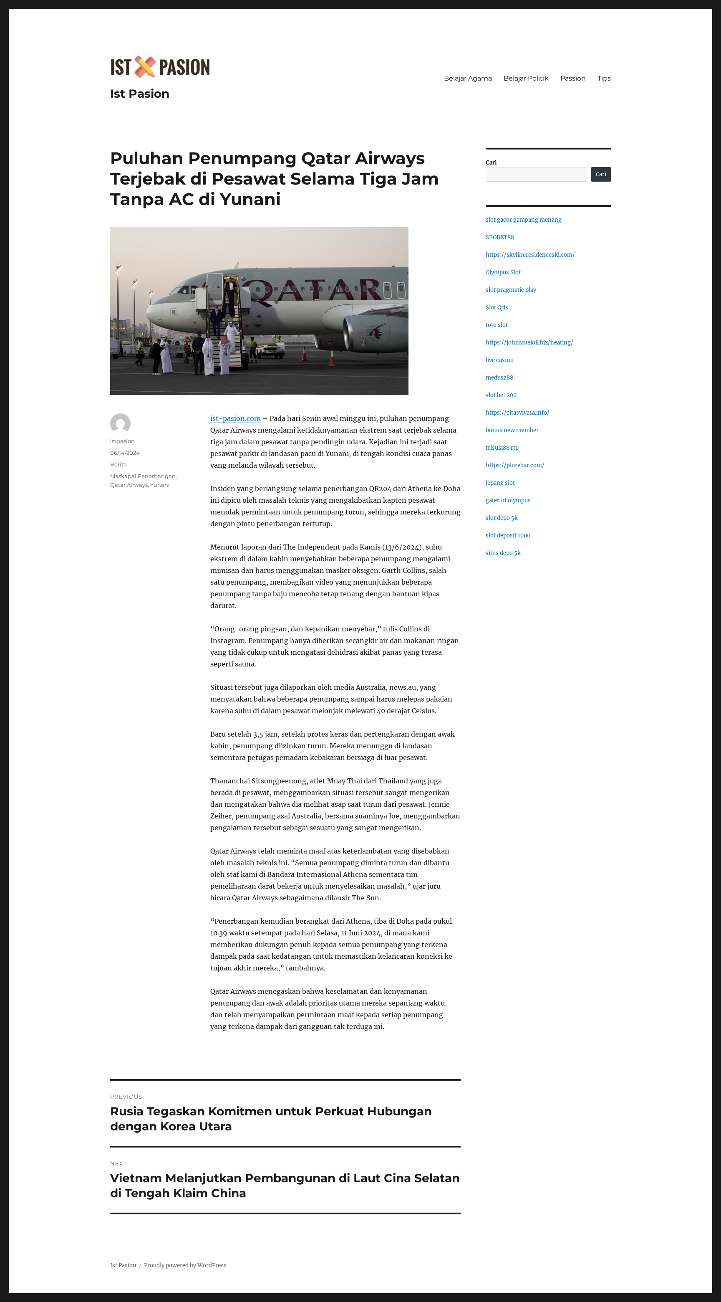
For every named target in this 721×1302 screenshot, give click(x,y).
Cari (491, 162)
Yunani (160, 484)
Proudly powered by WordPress (185, 1265)
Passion (573, 78)
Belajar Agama (468, 78)
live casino (500, 360)
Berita (118, 464)
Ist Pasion (139, 93)
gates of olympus (508, 500)
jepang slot (500, 482)
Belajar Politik (526, 78)
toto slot (497, 325)
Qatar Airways (129, 484)
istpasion (122, 441)
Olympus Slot (503, 272)
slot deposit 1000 (508, 535)
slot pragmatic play (511, 290)
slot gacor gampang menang (524, 219)
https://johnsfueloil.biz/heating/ (529, 342)
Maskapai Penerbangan (143, 476)
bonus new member (512, 430)
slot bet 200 (501, 395)
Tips (604, 78)
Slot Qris (497, 307)
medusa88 (499, 377)
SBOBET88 (500, 237)
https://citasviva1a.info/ (518, 412)
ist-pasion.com (235, 418)
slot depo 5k (502, 518)
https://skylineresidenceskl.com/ (530, 254)
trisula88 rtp (502, 447)
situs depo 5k (503, 553)
